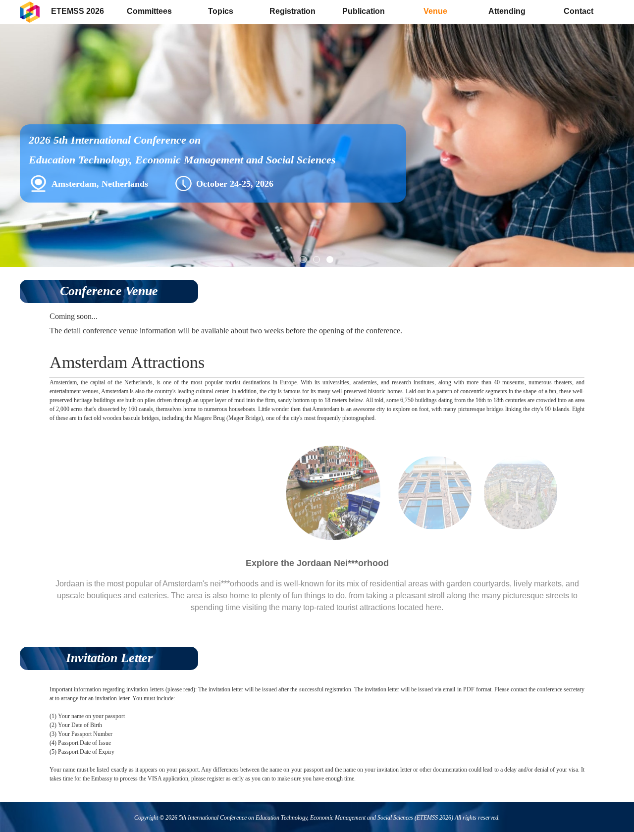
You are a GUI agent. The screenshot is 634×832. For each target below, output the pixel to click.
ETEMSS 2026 (77, 11)
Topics (220, 11)
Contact (578, 11)
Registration (292, 11)
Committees (149, 11)
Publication (363, 11)
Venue (435, 11)
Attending (507, 11)
